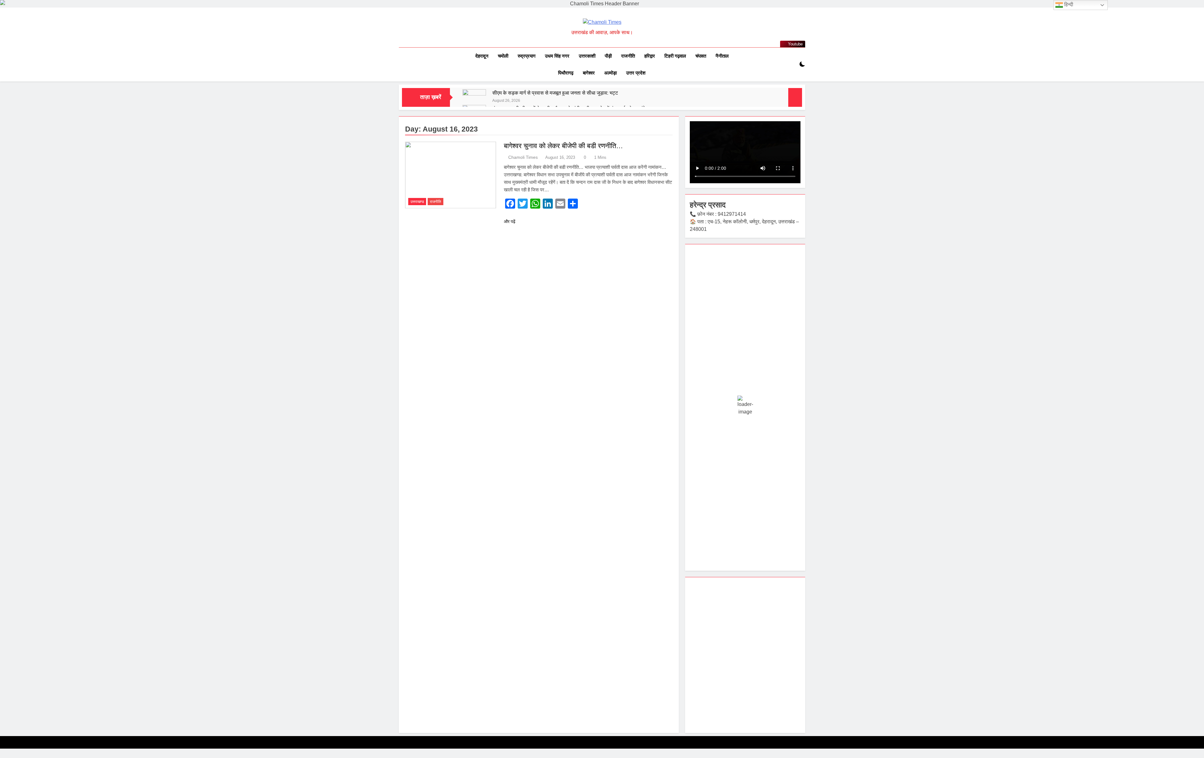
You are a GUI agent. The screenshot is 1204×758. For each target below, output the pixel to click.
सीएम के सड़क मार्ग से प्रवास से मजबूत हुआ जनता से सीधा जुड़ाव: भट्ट (555, 93)
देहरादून (481, 56)
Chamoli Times (523, 157)
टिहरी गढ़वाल (675, 56)
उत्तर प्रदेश (636, 72)
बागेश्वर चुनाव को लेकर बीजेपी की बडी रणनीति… (563, 146)
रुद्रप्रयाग (527, 56)
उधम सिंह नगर (557, 56)
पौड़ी (608, 56)
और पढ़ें (509, 221)
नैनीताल (722, 56)
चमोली (503, 56)
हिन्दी (1068, 4)
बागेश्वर (589, 72)
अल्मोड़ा (610, 72)
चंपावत (700, 56)
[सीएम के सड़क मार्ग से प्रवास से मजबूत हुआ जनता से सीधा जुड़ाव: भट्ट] (474, 101)
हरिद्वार (649, 56)
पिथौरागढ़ (565, 72)
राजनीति (628, 56)
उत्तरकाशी (587, 56)
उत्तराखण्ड (417, 202)
